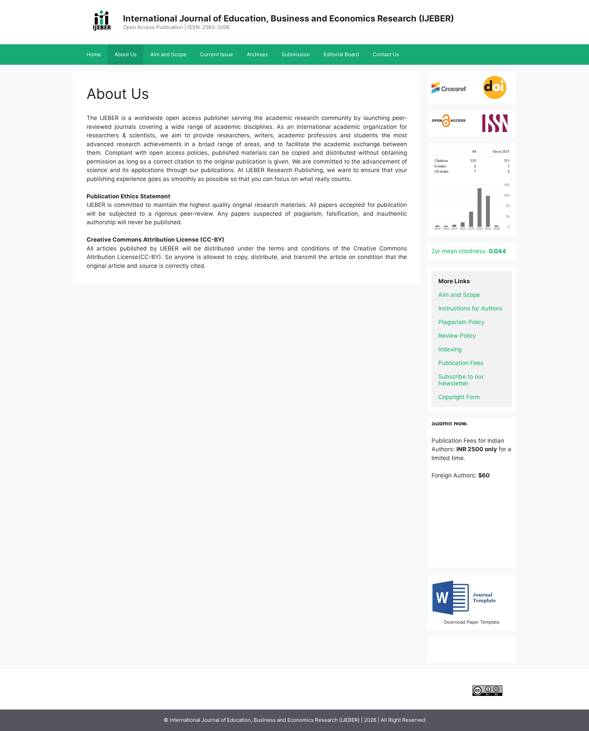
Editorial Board (341, 54)
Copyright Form (459, 397)
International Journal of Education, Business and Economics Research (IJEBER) (288, 18)
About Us (126, 54)
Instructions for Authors (470, 308)
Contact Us (386, 54)
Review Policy (457, 335)
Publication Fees (460, 363)
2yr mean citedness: (469, 251)
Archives (257, 54)
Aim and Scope (168, 54)
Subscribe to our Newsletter (461, 380)
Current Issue (216, 54)
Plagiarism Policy (461, 322)
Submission (296, 54)
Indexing (450, 349)
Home (94, 54)
